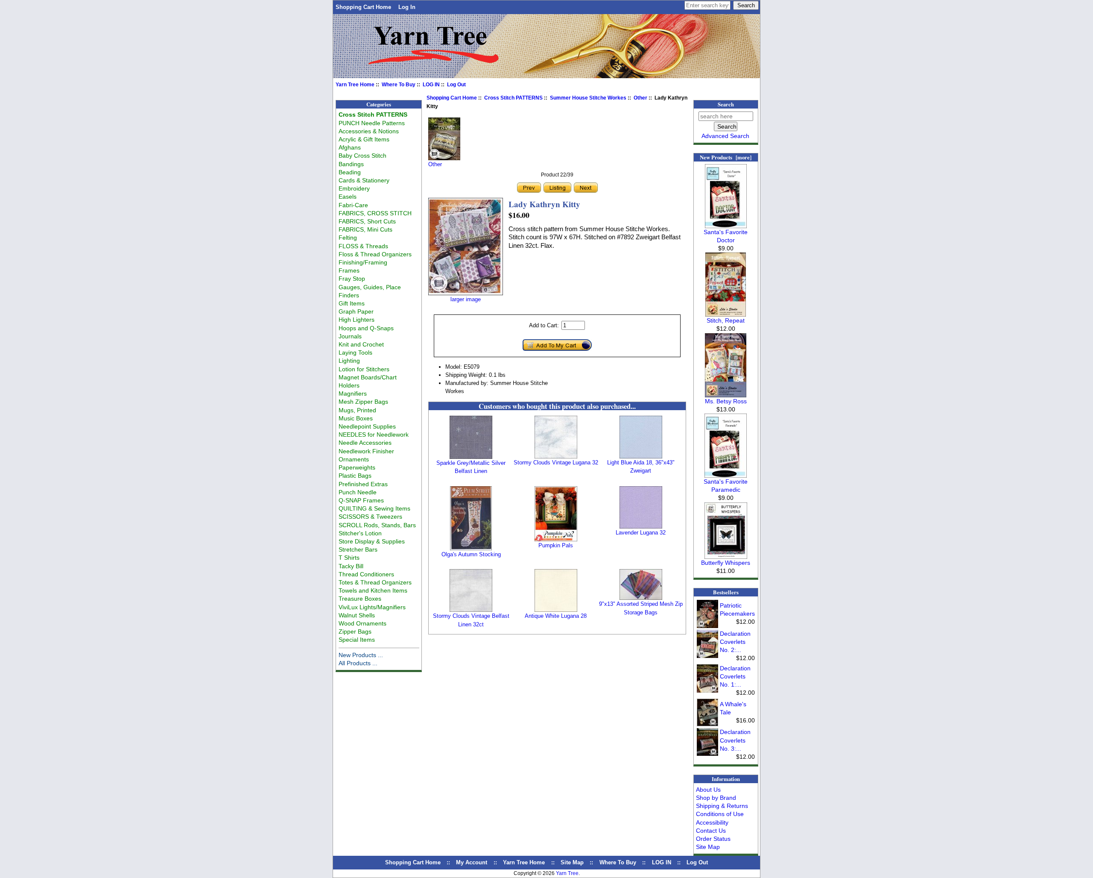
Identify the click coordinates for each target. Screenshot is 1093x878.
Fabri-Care (353, 205)
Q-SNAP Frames (361, 500)
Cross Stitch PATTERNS (513, 98)
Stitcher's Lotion (360, 533)
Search (726, 104)
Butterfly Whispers (725, 562)
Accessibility (712, 822)
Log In (406, 7)
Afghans (350, 147)
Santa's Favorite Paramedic (726, 485)
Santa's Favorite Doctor (726, 236)
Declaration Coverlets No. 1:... (735, 676)
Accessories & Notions (369, 131)
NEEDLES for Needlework (374, 434)
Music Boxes (356, 418)
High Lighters (356, 319)
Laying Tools (355, 352)
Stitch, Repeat (726, 320)
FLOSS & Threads (363, 246)
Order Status (713, 838)
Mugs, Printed (357, 410)
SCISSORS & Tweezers (370, 516)
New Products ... (361, 655)
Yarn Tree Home (355, 85)
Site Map (708, 846)
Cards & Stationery (364, 180)
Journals (350, 336)
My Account (471, 862)
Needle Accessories (365, 442)
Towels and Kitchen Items (373, 590)
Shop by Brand (716, 797)
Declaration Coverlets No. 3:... (735, 740)
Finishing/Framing (363, 262)
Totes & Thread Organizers (375, 582)
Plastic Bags (355, 475)
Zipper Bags (355, 631)
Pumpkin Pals (555, 545)
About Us (708, 789)
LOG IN (431, 85)
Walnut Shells (357, 615)
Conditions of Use (720, 813)
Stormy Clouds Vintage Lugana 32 (556, 462)
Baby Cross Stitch (362, 155)
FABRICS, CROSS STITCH (375, 213)
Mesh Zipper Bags (363, 401)
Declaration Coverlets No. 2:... (735, 641)
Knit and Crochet (361, 344)
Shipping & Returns (722, 805)
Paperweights (357, 467)
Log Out (456, 85)
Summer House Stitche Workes (588, 98)
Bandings (351, 164)
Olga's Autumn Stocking (471, 554)
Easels (348, 196)
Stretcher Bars (358, 549)
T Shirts (349, 557)
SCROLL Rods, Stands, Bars (377, 525)
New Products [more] (725, 157)
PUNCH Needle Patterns (372, 123)
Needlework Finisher (366, 451)
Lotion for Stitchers (364, 369)
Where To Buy (398, 85)
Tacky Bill (351, 566)
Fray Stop (352, 278)
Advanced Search (725, 135)
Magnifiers (353, 393)
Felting (348, 237)
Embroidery (354, 188)
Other (640, 98)
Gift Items (352, 303)
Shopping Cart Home (363, 7)
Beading (350, 172)
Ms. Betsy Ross (726, 401)
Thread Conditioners (366, 574)
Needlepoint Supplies (367, 426)
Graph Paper (356, 311)
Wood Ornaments (362, 623)
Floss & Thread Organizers (375, 254)
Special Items (357, 639)
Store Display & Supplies (372, 541)
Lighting (349, 360)
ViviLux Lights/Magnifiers (372, 607)
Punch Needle (358, 492)
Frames (349, 270)
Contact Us (711, 830)
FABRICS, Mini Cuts (365, 229)
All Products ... (358, 663)
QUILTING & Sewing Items (374, 508)
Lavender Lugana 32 (641, 532)
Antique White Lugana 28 (556, 616)
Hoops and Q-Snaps (366, 328)
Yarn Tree (567, 873)
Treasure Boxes (360, 598)
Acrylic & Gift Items (364, 139)
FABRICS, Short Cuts (367, 221)
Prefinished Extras (363, 484)
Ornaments (354, 459)
